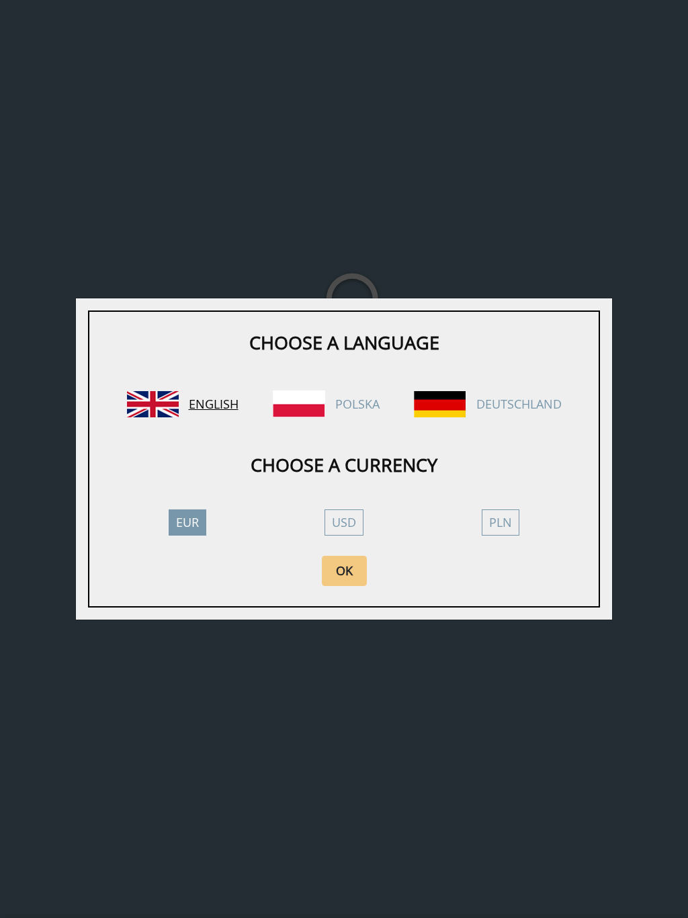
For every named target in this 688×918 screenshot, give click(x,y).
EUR (187, 522)
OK (344, 570)
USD (344, 522)
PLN (500, 522)
